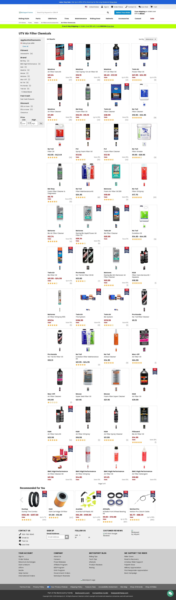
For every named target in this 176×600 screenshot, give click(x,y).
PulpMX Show (129, 565)
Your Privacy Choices (59, 587)
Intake (36, 23)
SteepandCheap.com (119, 593)
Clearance (24, 113)
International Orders (27, 576)
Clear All (25, 46)
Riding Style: (28, 43)
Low (22, 121)
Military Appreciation (132, 567)
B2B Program (59, 567)
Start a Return (24, 565)
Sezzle (21, 570)
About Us (57, 556)
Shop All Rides (150, 587)
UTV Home (22, 23)
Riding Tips (93, 556)
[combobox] (150, 39)
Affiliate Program (60, 565)
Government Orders (62, 573)
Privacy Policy (38, 587)
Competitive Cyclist (100, 593)
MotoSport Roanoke (62, 576)
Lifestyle (92, 562)
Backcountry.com (82, 593)
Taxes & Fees (90, 587)
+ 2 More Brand (26, 92)
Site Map (123, 587)
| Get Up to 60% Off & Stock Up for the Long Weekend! (88, 2)
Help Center (23, 573)
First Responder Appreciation (136, 570)
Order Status (24, 559)
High (32, 121)
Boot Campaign (130, 573)
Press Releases (60, 562)
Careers (57, 559)
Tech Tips (93, 559)
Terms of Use (25, 587)
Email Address (53, 534)
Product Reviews (95, 565)
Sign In (21, 556)
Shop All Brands (136, 587)
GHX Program (59, 570)
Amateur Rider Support (133, 562)
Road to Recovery (131, 559)
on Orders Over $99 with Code (88, 26)
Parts (30, 23)
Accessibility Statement (108, 587)
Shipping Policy (76, 587)
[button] (143, 6)
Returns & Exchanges (27, 562)
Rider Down (128, 556)
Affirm (21, 567)
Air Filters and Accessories (49, 23)
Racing (92, 567)
